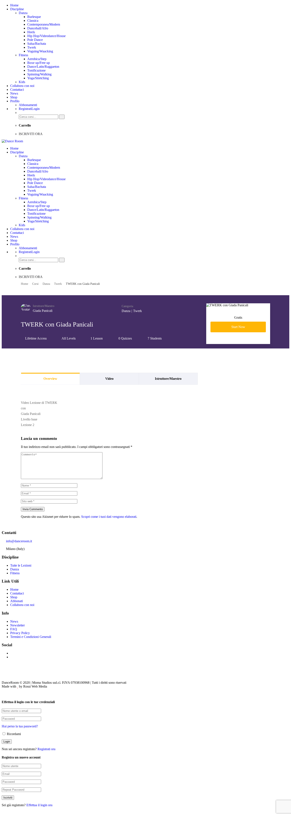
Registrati (25, 109)
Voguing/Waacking (40, 51)
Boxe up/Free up (38, 63)
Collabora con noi (22, 86)
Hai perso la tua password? (20, 726)
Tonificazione (36, 70)
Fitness (23, 55)
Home (14, 5)
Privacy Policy (20, 633)
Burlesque (34, 17)
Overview (50, 378)
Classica (32, 20)
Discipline (17, 9)
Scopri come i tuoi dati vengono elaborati (108, 516)
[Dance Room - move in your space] (12, 141)
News (14, 93)
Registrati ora (46, 749)
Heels (31, 32)
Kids (22, 82)
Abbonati (16, 601)
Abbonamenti (28, 105)
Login (36, 109)
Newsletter (17, 625)
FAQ (13, 629)
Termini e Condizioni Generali (30, 637)
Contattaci (17, 89)
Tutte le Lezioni (20, 565)
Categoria (127, 306)
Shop (13, 97)
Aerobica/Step (36, 59)
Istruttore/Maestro (43, 306)
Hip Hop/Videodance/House (46, 36)
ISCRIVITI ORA (31, 134)
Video (109, 378)
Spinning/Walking (39, 74)
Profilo (14, 101)
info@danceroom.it (19, 541)
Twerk (31, 47)
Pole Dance (35, 40)
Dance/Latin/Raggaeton (43, 66)
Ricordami (13, 734)
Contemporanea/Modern (43, 24)
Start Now (238, 327)
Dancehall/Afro (37, 28)
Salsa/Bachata (36, 43)
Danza (23, 13)
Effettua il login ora (39, 805)
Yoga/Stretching (38, 78)
